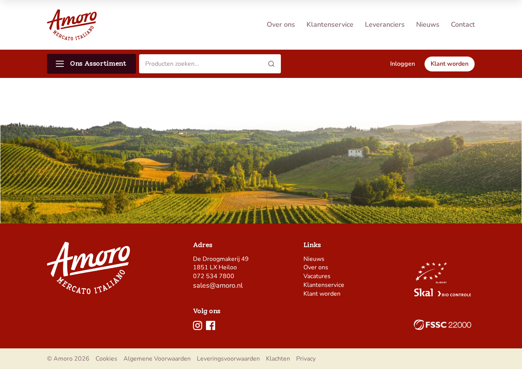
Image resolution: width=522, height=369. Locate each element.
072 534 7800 (213, 276)
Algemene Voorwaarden (157, 358)
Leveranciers (385, 24)
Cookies (106, 358)
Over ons (281, 24)
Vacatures (317, 276)
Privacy (306, 358)
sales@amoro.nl (218, 285)
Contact (463, 24)
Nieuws (427, 24)
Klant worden (321, 294)
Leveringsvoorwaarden (228, 358)
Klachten (278, 358)
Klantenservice (329, 24)
